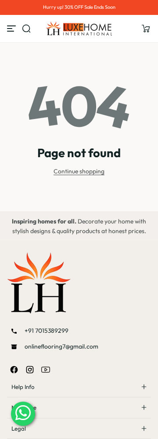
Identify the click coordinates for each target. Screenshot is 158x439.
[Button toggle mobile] (12, 28)
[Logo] (79, 29)
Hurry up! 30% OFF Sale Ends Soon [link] (79, 7)
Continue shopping (79, 171)
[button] (145, 28)
